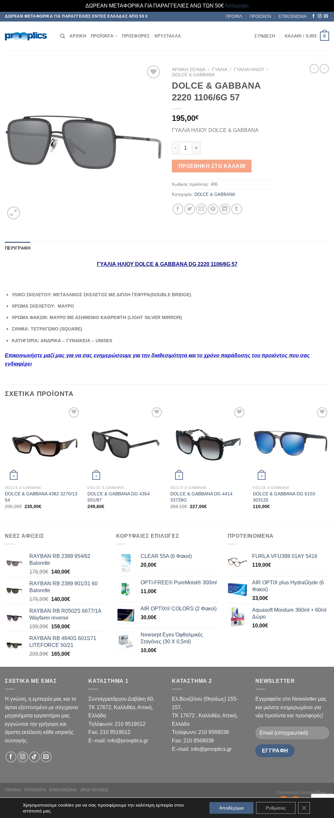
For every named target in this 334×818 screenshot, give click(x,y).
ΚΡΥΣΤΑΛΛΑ (168, 36)
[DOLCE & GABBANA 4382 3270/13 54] (43, 444)
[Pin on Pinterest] (213, 209)
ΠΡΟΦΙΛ (234, 16)
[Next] (329, 463)
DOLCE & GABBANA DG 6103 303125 (284, 497)
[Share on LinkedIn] (225, 209)
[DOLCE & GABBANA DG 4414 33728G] (208, 444)
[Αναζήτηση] (62, 36)
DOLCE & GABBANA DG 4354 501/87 (118, 497)
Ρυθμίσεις (276, 808)
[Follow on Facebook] (313, 16)
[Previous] (5, 463)
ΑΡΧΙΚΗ (77, 36)
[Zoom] (13, 213)
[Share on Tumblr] (236, 209)
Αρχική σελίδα (188, 69)
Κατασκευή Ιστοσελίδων (301, 792)
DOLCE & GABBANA (193, 74)
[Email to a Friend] (201, 209)
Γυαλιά (219, 69)
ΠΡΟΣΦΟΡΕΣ (136, 36)
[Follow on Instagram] (320, 16)
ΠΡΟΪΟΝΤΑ (260, 16)
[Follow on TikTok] (34, 757)
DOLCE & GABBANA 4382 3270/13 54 (41, 497)
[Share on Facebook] (178, 209)
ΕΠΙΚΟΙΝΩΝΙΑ (293, 16)
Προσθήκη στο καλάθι (211, 166)
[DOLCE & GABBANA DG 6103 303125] (291, 444)
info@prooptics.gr (127, 740)
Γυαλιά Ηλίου (249, 69)
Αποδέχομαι (231, 808)
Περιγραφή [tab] (17, 248)
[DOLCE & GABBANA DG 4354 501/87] (125, 444)
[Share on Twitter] (189, 209)
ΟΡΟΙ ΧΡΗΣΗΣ (94, 790)
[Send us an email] (326, 16)
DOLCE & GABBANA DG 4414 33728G (201, 497)
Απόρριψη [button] (237, 5)
